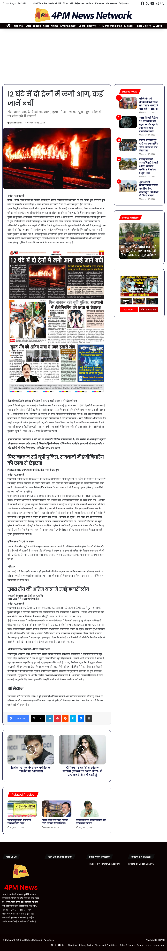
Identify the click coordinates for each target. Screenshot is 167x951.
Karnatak (99, 3)
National (52, 3)
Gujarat (89, 3)
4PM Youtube (40, 3)
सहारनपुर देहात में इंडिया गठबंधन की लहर (19, 822)
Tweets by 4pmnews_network (104, 863)
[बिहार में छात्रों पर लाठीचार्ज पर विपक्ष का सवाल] (91, 808)
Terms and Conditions (106, 945)
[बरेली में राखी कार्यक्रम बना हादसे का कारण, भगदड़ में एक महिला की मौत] (128, 103)
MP (71, 3)
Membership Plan (112, 25)
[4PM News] (83, 15)
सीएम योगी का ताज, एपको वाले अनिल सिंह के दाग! (55, 822)
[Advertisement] (83, 56)
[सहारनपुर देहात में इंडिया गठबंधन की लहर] (22, 808)
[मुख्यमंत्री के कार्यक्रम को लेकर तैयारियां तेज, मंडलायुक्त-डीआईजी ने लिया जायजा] (128, 186)
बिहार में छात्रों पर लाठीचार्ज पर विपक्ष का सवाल (91, 822)
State (46, 25)
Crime (54, 25)
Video (158, 25)
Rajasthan (79, 3)
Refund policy (144, 945)
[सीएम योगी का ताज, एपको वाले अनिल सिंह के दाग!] (56, 808)
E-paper (128, 25)
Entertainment (68, 25)
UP (59, 3)
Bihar (65, 3)
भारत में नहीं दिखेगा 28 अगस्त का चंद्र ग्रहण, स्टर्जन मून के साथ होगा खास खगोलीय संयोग (148, 124)
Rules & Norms (127, 945)
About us (72, 945)
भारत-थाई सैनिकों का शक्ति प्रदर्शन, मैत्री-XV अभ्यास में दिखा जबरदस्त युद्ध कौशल (139, 251)
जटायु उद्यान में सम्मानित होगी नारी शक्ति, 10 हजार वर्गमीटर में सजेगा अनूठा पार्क (148, 166)
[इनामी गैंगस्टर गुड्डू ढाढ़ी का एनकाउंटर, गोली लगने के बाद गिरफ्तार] (128, 145)
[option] (139, 241)
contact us (158, 945)
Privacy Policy (86, 945)
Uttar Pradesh (33, 25)
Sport (82, 25)
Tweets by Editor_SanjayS (141, 863)
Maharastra (111, 3)
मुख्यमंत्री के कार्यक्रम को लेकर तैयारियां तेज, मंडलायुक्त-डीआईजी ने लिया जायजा (148, 188)
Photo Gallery (143, 25)
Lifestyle (92, 25)
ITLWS (161, 940)
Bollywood (124, 3)
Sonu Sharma (16, 122)
